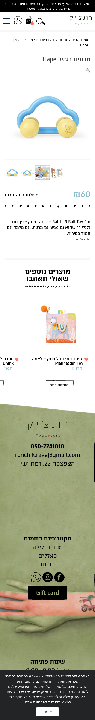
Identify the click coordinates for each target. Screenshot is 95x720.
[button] (40, 20)
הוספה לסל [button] (59, 385)
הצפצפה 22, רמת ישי (47, 463)
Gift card (47, 592)
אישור (47, 712)
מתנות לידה (59, 40)
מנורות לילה (48, 546)
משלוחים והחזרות (21, 194)
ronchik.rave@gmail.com (47, 454)
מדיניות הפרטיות (46, 702)
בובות (47, 564)
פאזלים (47, 555)
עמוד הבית (79, 40)
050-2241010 (47, 446)
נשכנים (41, 40)
